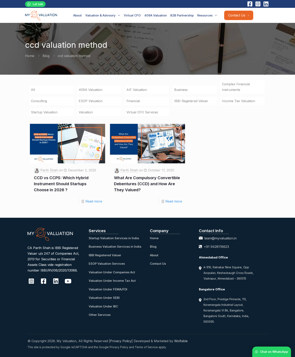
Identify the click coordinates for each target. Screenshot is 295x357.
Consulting (39, 101)
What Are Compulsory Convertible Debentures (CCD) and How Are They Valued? (147, 183)
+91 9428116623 (216, 247)
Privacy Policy (121, 341)
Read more (93, 201)
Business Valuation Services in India (115, 246)
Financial (133, 101)
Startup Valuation (44, 112)
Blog (46, 56)
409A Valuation (90, 90)
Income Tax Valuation (238, 101)
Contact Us (158, 263)
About (154, 255)
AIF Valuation (136, 90)
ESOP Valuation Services (107, 263)
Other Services (100, 315)
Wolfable (181, 341)
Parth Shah (49, 170)
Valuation (86, 112)
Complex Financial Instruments (236, 87)
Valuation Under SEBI (104, 298)
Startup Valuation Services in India (114, 238)
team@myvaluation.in (220, 238)
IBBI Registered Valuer (191, 101)
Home (29, 56)
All (33, 90)
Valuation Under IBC (103, 306)
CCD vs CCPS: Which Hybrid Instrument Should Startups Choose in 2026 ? (61, 183)
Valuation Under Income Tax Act (112, 281)
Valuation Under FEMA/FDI (108, 289)
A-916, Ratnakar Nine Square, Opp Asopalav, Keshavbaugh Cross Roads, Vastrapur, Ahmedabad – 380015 (228, 272)
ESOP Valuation (91, 101)
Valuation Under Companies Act (112, 272)
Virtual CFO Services (142, 112)
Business (181, 90)
